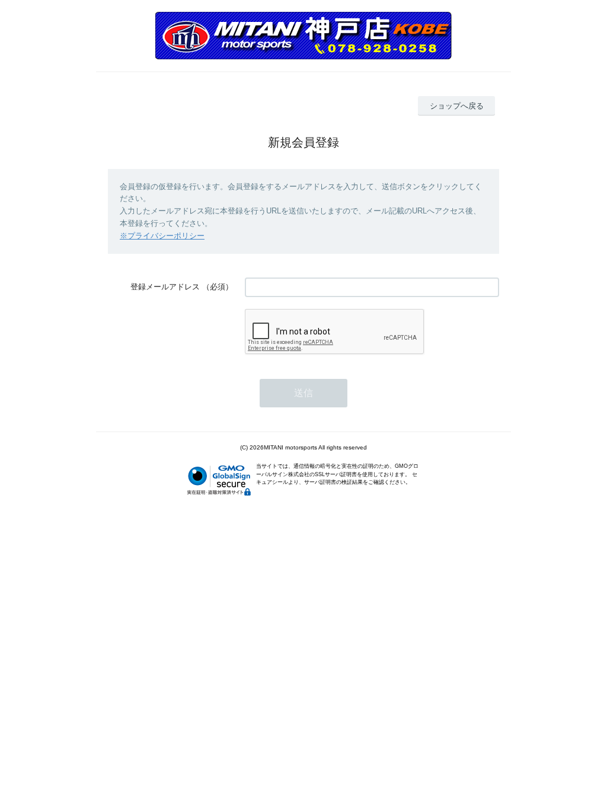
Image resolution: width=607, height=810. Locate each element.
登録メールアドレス (165, 286)
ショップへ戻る (457, 105)
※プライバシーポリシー (162, 235)
